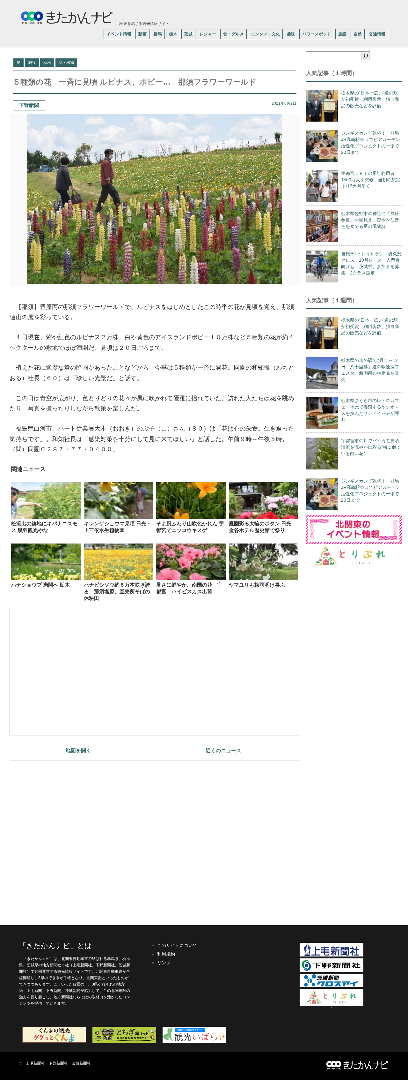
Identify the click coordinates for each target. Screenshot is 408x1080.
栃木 (173, 34)
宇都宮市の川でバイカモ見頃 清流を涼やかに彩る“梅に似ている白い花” (372, 447)
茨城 (188, 34)
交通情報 (377, 34)
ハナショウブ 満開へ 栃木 (40, 585)
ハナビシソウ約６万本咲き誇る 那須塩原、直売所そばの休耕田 (117, 591)
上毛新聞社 (35, 1063)
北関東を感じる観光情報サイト (142, 23)
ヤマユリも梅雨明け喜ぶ (257, 585)
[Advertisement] (155, 839)
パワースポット (316, 34)
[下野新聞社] (331, 971)
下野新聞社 (58, 1063)
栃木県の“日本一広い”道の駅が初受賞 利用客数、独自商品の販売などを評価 (370, 99)
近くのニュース (223, 750)
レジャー (208, 34)
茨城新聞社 (81, 1063)
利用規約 (166, 953)
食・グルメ (233, 34)
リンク (164, 962)
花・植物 (66, 62)
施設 (342, 34)
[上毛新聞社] (331, 955)
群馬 (158, 34)
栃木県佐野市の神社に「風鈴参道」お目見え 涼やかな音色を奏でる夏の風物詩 (370, 220)
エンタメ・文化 (265, 34)
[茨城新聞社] (331, 985)
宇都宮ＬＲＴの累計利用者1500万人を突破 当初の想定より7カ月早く (370, 180)
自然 (357, 34)
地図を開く (78, 750)
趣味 (291, 34)
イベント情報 (118, 34)
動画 (142, 34)
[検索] (365, 56)
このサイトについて (177, 945)
